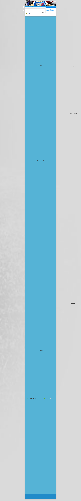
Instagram (23, 10)
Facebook (23, 6)
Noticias (28, 6)
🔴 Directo (37, 6)
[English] (74, 0)
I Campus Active (48, 6)
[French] (75, 0)
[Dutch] (73, 0)
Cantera (43, 6)
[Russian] (79, 0)
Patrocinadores (39, 6)
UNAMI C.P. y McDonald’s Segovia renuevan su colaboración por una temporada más (50, 9)
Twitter (23, 7)
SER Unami (31, 6)
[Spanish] (80, 0)
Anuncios (34, 6)
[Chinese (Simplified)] (72, 0)
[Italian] (77, 0)
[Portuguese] (78, 0)
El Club (26, 6)
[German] (76, 0)
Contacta (45, 6)
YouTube (23, 9)
